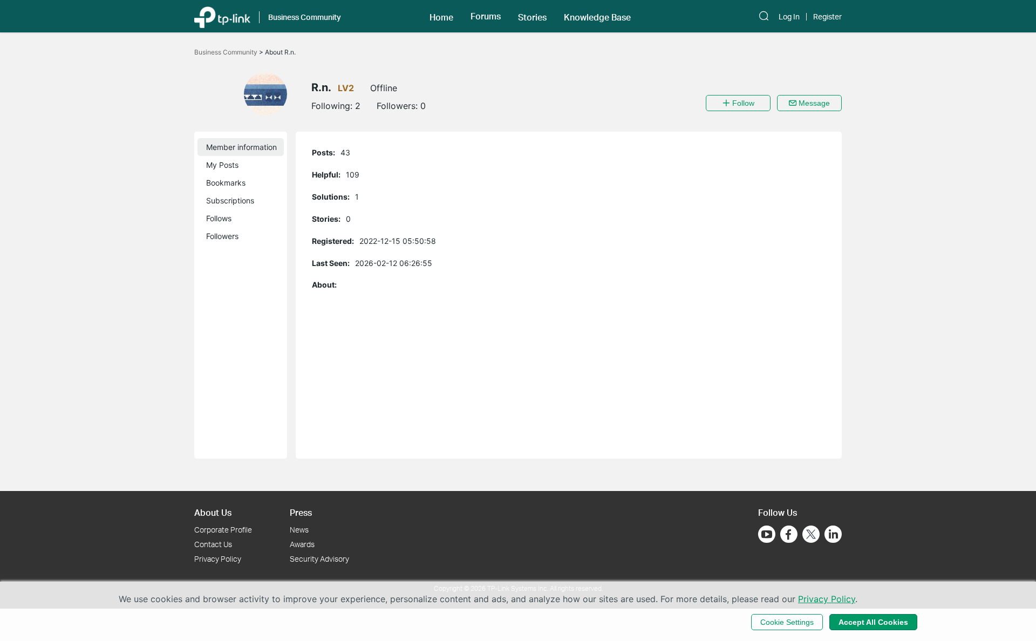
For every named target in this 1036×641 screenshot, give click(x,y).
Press (301, 512)
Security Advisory (319, 558)
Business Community (226, 52)
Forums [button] (486, 16)
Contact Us (213, 544)
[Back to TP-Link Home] (222, 16)
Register (827, 17)
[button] (441, 16)
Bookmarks (226, 182)
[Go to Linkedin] (833, 534)
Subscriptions (230, 200)
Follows (218, 218)
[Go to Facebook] (789, 534)
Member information (241, 147)
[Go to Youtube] (766, 534)
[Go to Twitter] (811, 535)
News (299, 529)
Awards (302, 544)
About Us (212, 512)
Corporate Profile (223, 529)
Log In (789, 17)
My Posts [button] (222, 164)
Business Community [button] (304, 17)
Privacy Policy (217, 558)
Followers (222, 236)
